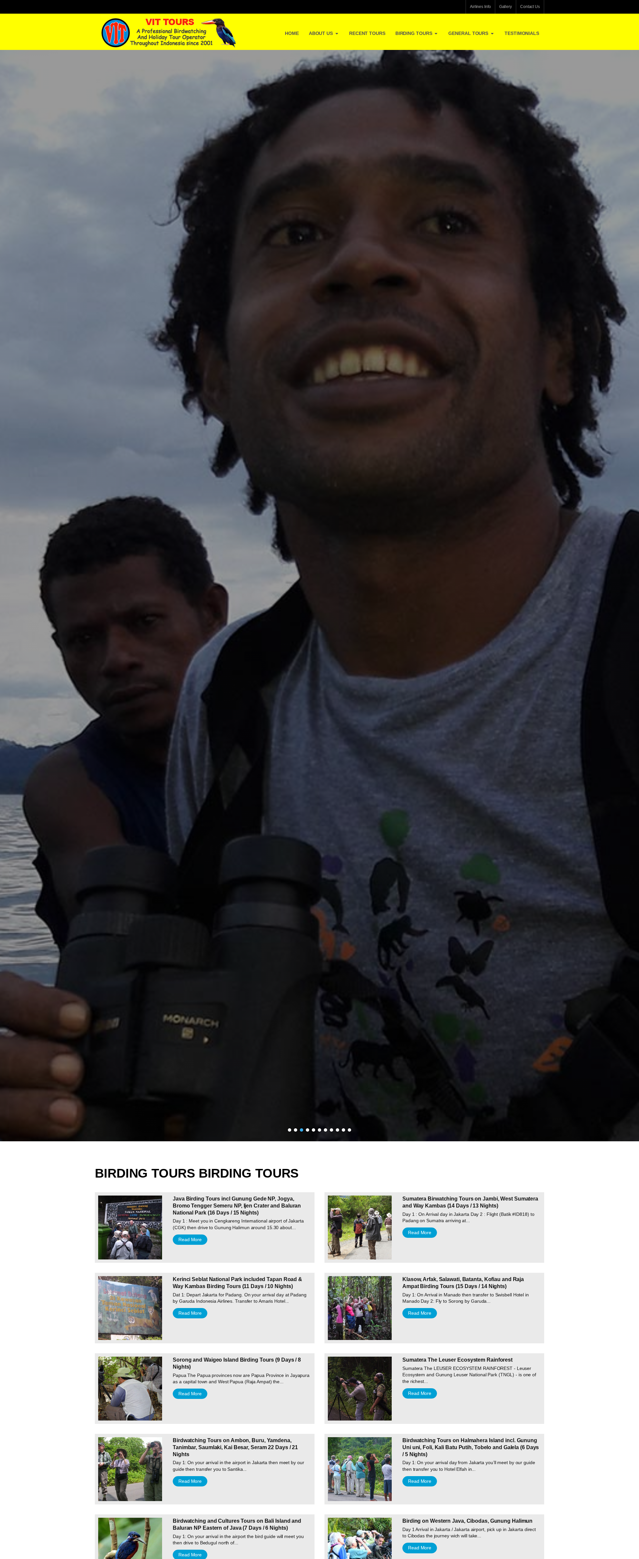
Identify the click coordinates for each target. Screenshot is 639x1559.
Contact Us (530, 6)
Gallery (505, 6)
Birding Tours (413, 33)
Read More (190, 1239)
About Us (321, 33)
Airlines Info (480, 6)
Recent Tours (367, 33)
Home (292, 33)
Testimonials (522, 33)
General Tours (468, 33)
